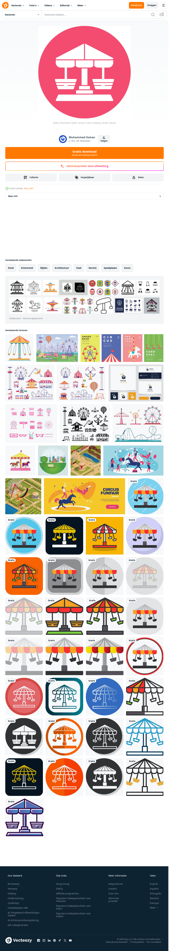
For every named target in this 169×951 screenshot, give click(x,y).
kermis (93, 267)
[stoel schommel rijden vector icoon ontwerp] (145, 496)
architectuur (62, 267)
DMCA (58, 888)
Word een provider (111, 900)
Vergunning (61, 883)
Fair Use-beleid (151, 941)
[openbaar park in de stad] (53, 461)
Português (153, 893)
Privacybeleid (134, 941)
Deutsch (152, 898)
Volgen (102, 140)
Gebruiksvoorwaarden (114, 941)
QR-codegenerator (17, 925)
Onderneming (15, 898)
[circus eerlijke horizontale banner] (84, 496)
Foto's (32, 5)
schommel (27, 267)
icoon (127, 267)
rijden (43, 267)
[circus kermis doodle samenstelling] (133, 461)
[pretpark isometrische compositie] (86, 461)
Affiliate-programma (66, 893)
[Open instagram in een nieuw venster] (44, 940)
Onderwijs (13, 903)
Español (152, 888)
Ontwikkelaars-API (17, 907)
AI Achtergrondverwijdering (22, 920)
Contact (110, 888)
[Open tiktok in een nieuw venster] (59, 940)
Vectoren (16, 5)
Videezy (11, 893)
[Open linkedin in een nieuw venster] (49, 940)
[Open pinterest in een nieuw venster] (54, 940)
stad (78, 267)
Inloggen (149, 5)
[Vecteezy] (5, 5)
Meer (80, 5)
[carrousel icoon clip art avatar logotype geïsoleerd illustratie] (20, 461)
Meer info (12, 196)
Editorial (64, 5)
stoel (11, 267)
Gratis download (83, 152)
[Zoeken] (150, 15)
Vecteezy (12, 888)
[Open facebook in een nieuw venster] (38, 940)
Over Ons (111, 893)
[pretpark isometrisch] (23, 496)
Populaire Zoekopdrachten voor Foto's (72, 907)
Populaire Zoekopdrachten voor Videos (72, 915)
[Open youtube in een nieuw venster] (70, 940)
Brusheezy (13, 883)
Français (152, 903)
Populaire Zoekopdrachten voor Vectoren (72, 900)
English (152, 883)
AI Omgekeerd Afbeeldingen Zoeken (19, 914)
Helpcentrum (113, 883)
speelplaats (110, 267)
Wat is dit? (28, 188)
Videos (48, 5)
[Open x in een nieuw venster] (65, 940)
